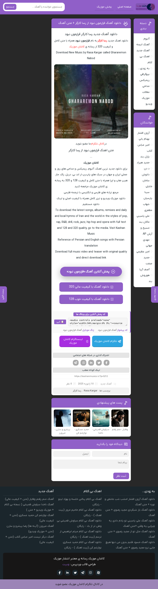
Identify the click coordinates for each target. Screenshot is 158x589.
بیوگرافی (145, 74)
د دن (147, 168)
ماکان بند (144, 222)
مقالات (146, 92)
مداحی (146, 86)
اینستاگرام (90, 573)
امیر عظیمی (143, 251)
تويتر (75, 573)
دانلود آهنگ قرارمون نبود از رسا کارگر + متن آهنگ (89, 23)
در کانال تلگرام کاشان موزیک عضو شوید (79, 584)
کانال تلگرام (97, 144)
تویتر (99, 363)
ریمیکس (145, 80)
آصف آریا (145, 269)
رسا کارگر (102, 41)
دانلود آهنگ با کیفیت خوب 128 (89, 299)
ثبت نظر (121, 476)
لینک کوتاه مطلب (91, 370)
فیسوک (106, 363)
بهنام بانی (144, 139)
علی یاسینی (143, 216)
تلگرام (76, 363)
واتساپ (83, 363)
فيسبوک (60, 573)
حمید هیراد (143, 162)
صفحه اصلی (124, 7)
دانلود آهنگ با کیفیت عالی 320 (89, 287)
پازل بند (145, 157)
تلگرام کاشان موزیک (105, 341)
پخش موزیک (104, 7)
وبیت (65, 564)
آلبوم (147, 39)
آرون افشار (143, 133)
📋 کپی (60, 321)
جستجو (10, 6)
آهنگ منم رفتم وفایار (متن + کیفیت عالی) (29, 499)
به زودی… (144, 68)
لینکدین (91, 363)
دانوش (146, 174)
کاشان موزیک (76, 47)
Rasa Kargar (90, 390)
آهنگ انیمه (143, 44)
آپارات (98, 573)
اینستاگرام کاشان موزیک (73, 341)
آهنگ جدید (106, 383)
